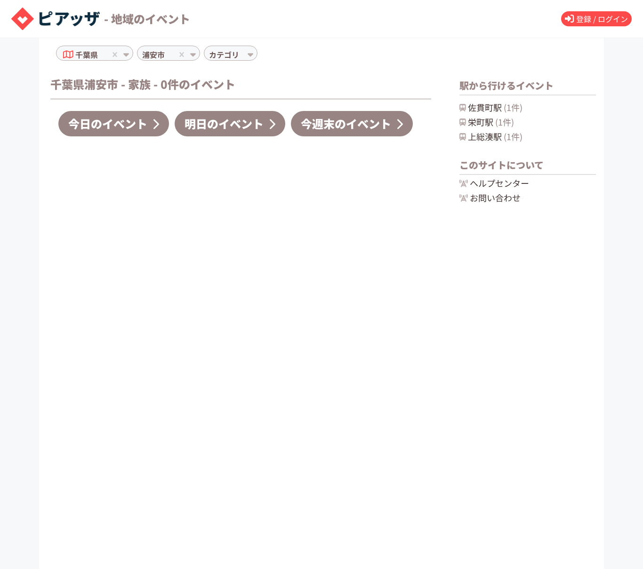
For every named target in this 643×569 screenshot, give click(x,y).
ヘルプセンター (499, 183)
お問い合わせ (495, 197)
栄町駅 (491, 122)
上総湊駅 (495, 136)
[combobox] (101, 54)
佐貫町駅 (495, 107)
